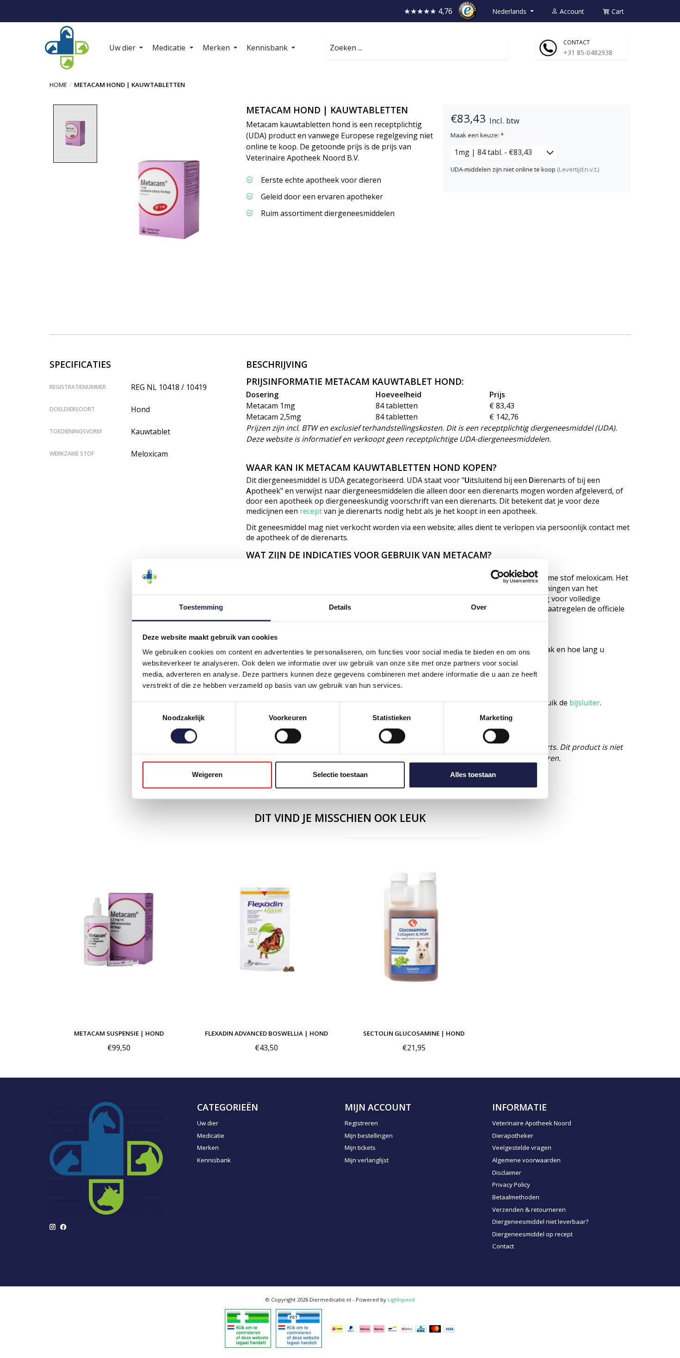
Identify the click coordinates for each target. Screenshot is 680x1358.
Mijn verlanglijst (367, 1160)
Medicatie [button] (169, 48)
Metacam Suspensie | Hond (119, 1033)
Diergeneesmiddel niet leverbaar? (540, 1221)
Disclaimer (506, 1172)
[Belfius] (407, 1329)
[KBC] (421, 1329)
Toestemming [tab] (201, 607)
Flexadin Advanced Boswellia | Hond (266, 1033)
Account (571, 11)
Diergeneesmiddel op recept (532, 1234)
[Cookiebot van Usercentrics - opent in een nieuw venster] (497, 577)
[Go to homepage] (66, 48)
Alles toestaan (473, 774)
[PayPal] (351, 1329)
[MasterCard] (435, 1329)
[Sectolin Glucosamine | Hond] (414, 930)
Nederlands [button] (510, 11)
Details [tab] (340, 607)
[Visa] (450, 1329)
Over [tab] (479, 607)
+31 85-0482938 (587, 52)
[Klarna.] (365, 1329)
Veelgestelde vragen (521, 1147)
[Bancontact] (392, 1329)
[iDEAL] (337, 1329)
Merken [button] (217, 48)
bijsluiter (584, 703)
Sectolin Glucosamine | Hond (413, 1033)
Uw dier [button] (123, 48)
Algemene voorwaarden (526, 1160)
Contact (503, 1246)
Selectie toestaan (340, 774)
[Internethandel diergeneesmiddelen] (248, 1327)
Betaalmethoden (515, 1197)
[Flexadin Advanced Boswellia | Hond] (266, 930)
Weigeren (207, 774)
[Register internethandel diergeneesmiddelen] (299, 1327)
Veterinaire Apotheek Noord (531, 1123)
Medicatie (210, 1135)
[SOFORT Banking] (378, 1329)
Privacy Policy (511, 1184)
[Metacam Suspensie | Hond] (118, 930)
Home (58, 84)
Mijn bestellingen (369, 1135)
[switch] (288, 736)
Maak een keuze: (477, 135)
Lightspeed (401, 1299)
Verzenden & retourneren (529, 1209)
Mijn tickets (360, 1147)
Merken (208, 1147)
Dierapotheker (512, 1135)
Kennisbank (214, 1160)
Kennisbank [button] (268, 48)
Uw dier (207, 1123)
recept (311, 511)
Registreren (361, 1123)
